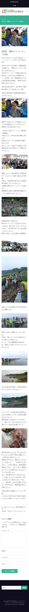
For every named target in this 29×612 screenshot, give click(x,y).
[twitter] (15, 5)
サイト (4, 564)
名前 (4, 551)
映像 (3, 62)
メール (5, 557)
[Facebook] (13, 5)
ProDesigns (20, 604)
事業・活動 (17, 60)
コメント (5, 530)
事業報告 (23, 60)
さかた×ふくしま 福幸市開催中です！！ (14, 508)
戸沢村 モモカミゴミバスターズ (12, 511)
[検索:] (14, 587)
